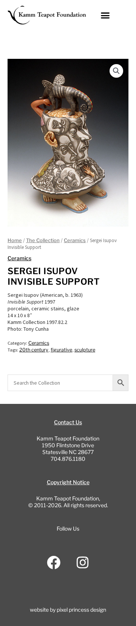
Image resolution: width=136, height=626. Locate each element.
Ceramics (75, 240)
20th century (33, 350)
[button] (105, 15)
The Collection (43, 240)
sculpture (84, 350)
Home (15, 240)
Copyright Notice (68, 482)
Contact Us (68, 422)
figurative (61, 350)
